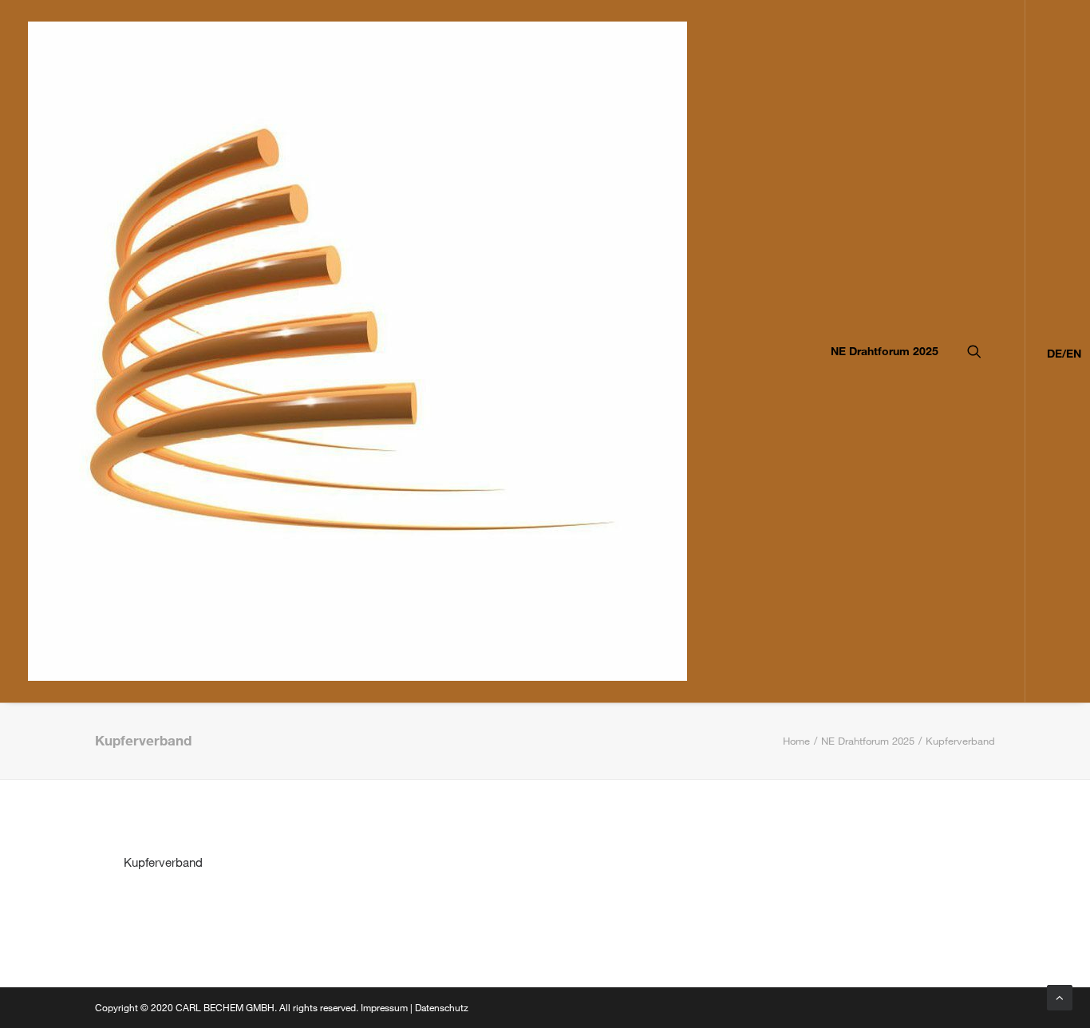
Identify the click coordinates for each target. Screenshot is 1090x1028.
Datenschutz (441, 1007)
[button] (996, 351)
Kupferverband (163, 862)
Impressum (384, 1007)
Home (796, 740)
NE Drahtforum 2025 (884, 351)
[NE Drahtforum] (357, 351)
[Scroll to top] (1059, 996)
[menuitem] (878, 351)
